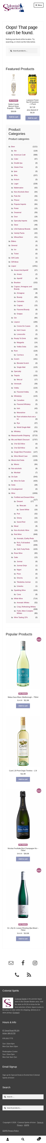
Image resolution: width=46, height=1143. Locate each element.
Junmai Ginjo (22, 565)
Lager (16, 184)
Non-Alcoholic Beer (21, 192)
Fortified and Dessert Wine (24, 497)
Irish (18, 408)
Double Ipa (18, 163)
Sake (16, 557)
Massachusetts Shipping (20, 435)
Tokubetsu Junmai (24, 582)
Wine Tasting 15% (21, 617)
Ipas (15, 171)
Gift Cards (15, 258)
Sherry (19, 518)
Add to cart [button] (13, 117)
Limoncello (21, 334)
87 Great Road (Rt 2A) (10, 1030)
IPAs (16, 175)
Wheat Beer (18, 237)
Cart (35, 1137)
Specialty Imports (20, 221)
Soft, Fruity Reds (23, 549)
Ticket (16, 254)
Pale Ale (17, 196)
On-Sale (14, 477)
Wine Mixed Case (20, 456)
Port (18, 514)
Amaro (19, 274)
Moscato (23, 505)
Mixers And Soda (17, 460)
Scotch (16, 359)
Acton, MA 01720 (8, 1033)
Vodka (16, 388)
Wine (13, 493)
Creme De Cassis (23, 326)
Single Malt (21, 367)
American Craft (19, 155)
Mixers (16, 464)
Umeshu (20, 586)
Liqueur (17, 322)
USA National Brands (22, 229)
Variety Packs (19, 233)
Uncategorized (16, 489)
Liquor (13, 266)
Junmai (19, 561)
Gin (15, 318)
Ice (15, 249)
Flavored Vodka (23, 392)
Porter (16, 208)
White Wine (18, 598)
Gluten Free (18, 167)
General (14, 245)
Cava (19, 594)
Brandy (19, 297)
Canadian (20, 400)
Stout (16, 225)
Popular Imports (20, 204)
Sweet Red (21, 522)
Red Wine (18, 534)
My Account (7, 1139)
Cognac (20, 305)
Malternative (18, 188)
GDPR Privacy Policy (10, 1131)
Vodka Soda (21, 347)
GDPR (26, 1125)
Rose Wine (18, 553)
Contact (16, 1013)
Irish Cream (21, 330)
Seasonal (17, 212)
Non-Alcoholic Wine (21, 530)
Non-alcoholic (16, 468)
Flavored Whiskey (23, 404)
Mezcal (19, 379)
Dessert (20, 501)
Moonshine (21, 412)
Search (23, 1139)
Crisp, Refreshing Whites (26, 607)
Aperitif (19, 278)
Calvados (20, 301)
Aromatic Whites (23, 603)
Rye (18, 423)
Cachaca (20, 355)
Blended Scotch (23, 363)
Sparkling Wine (20, 590)
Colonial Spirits (21, 999)
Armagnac (21, 293)
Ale (15, 151)
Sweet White (24, 510)
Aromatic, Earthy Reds (25, 538)
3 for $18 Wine (19, 448)
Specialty (17, 371)
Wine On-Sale (19, 481)
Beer (13, 147)
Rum (16, 351)
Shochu (20, 578)
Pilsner (16, 200)
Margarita (20, 342)
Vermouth (17, 384)
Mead (16, 526)
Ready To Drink (20, 338)
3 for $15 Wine (19, 444)
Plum (19, 574)
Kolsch (16, 179)
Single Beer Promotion (22, 452)
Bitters (13, 241)
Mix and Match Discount (20, 440)
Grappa (19, 314)
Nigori (19, 570)
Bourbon (17, 282)
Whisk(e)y (18, 396)
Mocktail (17, 472)
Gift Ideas (14, 262)
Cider (16, 159)
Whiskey (17, 431)
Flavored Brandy (23, 309)
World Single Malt (23, 427)
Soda (13, 485)
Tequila (17, 375)
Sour (16, 217)
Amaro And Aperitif (21, 270)
